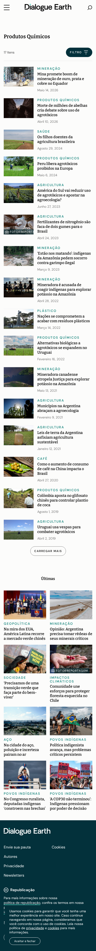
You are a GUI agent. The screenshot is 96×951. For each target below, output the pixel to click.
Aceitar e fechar (25, 941)
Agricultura (50, 185)
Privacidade (14, 865)
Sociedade (15, 677)
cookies (53, 928)
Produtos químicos (58, 100)
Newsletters (14, 875)
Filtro (76, 52)
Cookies (58, 847)
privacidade (35, 928)
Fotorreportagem (26, 232)
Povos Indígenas (68, 739)
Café (42, 458)
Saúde (43, 131)
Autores (10, 856)
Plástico (47, 311)
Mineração (49, 68)
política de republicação (22, 903)
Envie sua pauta (17, 847)
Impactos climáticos (62, 679)
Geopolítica (17, 623)
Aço (8, 739)
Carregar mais (48, 551)
